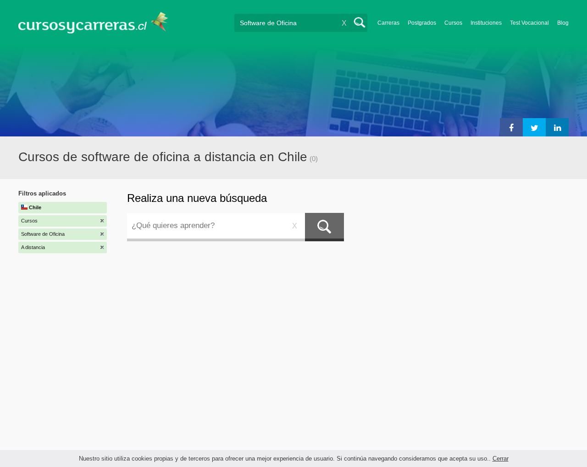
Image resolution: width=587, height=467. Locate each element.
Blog (563, 23)
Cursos (453, 23)
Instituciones (486, 23)
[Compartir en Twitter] (534, 127)
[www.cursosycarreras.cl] (98, 23)
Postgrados (422, 23)
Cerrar (501, 458)
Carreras (388, 23)
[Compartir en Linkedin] (557, 127)
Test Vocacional (529, 23)
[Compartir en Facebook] (511, 127)
